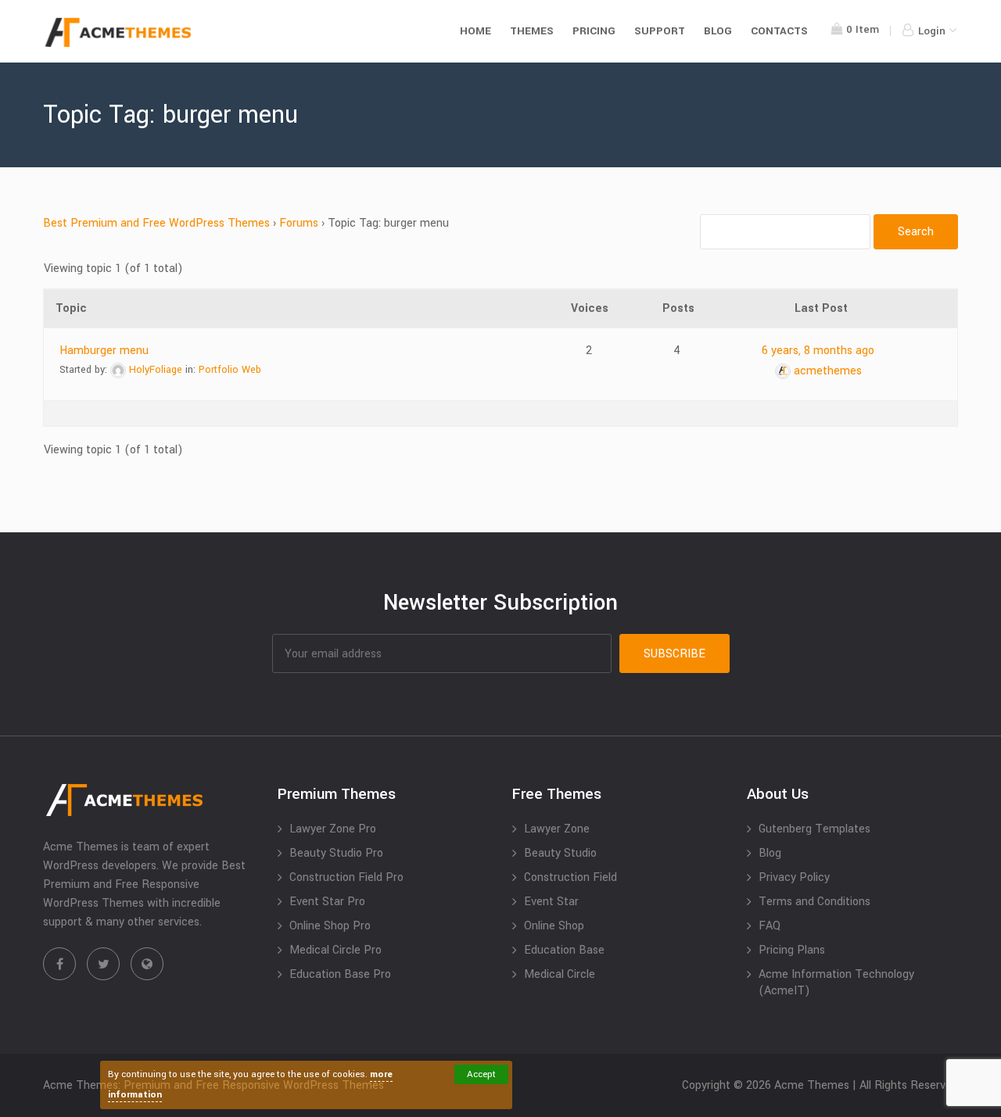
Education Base (564, 950)
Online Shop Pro (330, 926)
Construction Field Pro (346, 877)
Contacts (779, 30)
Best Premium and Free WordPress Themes (156, 223)
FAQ (769, 926)
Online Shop (554, 926)
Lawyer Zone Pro (332, 829)
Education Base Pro (340, 974)
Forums (298, 223)
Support (659, 30)
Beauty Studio (560, 853)
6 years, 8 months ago (818, 350)
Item (862, 29)
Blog (718, 30)
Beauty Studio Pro (336, 853)
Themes (532, 30)
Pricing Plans (792, 950)
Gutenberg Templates (814, 829)
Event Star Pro (327, 901)
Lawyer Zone (557, 829)
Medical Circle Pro (335, 950)
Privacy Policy (794, 877)
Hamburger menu (104, 350)
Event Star (551, 901)
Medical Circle (559, 974)
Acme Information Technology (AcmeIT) (836, 982)
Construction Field (570, 877)
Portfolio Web (230, 370)
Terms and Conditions (814, 901)
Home (475, 30)
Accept (481, 1074)
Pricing (593, 30)
